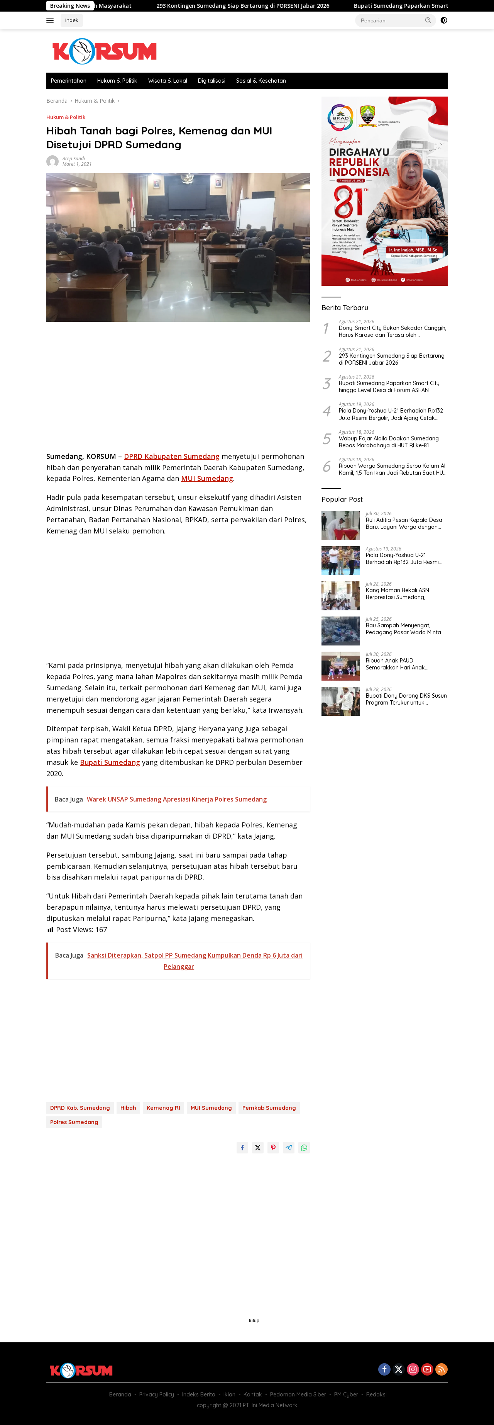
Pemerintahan (68, 80)
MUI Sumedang (207, 478)
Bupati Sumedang (110, 762)
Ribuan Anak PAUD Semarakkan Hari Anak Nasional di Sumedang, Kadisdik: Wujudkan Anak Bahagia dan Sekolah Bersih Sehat (402, 664)
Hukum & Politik (117, 80)
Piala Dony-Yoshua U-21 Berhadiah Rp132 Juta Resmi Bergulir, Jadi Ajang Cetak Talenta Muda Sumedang (391, 414)
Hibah (128, 1107)
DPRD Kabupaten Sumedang (172, 456)
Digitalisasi (211, 80)
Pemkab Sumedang (269, 1107)
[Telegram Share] (288, 1147)
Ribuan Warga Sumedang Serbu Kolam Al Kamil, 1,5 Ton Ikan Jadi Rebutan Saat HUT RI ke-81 (393, 469)
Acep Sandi (74, 158)
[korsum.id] (104, 50)
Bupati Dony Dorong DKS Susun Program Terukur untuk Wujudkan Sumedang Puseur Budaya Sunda (406, 699)
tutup (254, 1320)
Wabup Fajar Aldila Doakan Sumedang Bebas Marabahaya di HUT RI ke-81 (389, 442)
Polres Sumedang (74, 1122)
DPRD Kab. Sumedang (80, 1107)
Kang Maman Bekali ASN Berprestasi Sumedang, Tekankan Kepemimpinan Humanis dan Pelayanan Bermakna (398, 594)
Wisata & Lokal (167, 80)
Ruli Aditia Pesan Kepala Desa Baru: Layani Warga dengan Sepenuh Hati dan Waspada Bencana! (404, 523)
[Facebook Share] (242, 1147)
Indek (71, 20)
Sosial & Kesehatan (261, 80)
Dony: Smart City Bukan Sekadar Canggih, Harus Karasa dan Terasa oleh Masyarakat (393, 331)
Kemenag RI (163, 1107)
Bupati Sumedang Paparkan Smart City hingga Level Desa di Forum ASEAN (389, 387)
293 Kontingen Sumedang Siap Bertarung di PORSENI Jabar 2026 (199, 5)
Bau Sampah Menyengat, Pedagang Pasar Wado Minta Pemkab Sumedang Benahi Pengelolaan (403, 629)
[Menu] (51, 20)
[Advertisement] (178, 389)
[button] (428, 20)
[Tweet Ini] (258, 1147)
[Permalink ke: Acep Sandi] (52, 161)
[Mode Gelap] (444, 20)
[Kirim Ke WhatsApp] (304, 1147)
